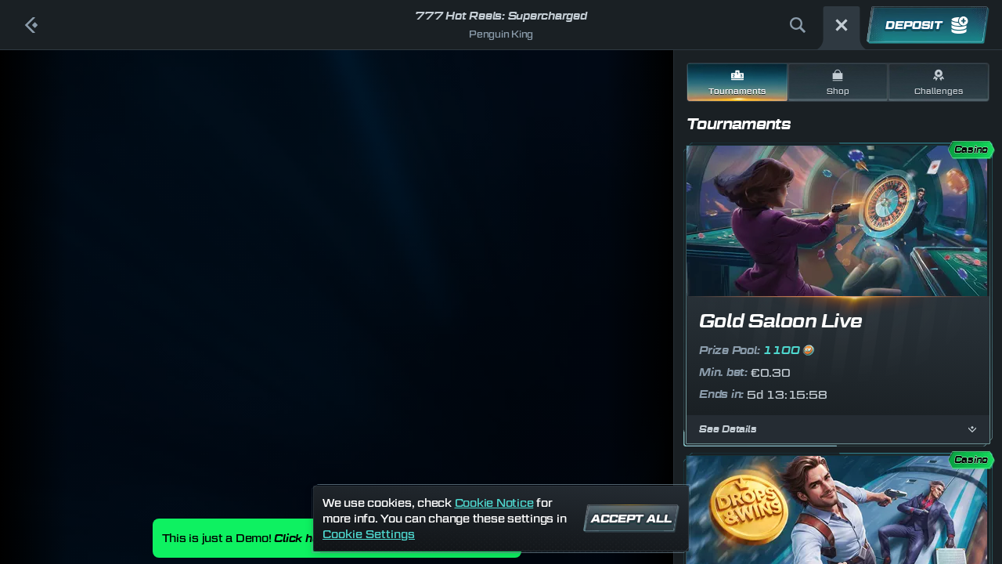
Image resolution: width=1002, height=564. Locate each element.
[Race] (841, 25)
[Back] (31, 25)
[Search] (797, 25)
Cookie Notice (494, 502)
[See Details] (972, 429)
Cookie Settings (369, 534)
